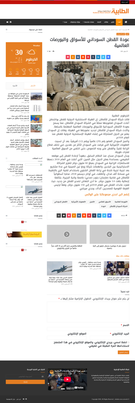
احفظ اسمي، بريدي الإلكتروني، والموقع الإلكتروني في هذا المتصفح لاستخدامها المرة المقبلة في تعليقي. (91, 344)
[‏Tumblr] (93, 57)
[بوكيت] (68, 57)
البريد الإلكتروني (119, 333)
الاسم (125, 325)
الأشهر (33, 85)
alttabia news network (121, 399)
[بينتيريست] (88, 57)
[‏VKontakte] (78, 57)
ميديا (65, 22)
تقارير (112, 22)
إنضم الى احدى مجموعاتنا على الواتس (107, 194)
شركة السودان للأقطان (118, 206)
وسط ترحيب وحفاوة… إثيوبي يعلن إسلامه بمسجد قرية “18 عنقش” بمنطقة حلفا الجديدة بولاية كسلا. (89, 264)
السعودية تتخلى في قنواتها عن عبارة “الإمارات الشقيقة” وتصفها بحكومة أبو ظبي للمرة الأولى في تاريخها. (18, 97)
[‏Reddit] (83, 57)
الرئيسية (125, 29)
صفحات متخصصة (89, 22)
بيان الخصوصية (10, 399)
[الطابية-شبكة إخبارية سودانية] (109, 11)
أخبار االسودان (121, 34)
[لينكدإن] (98, 57)
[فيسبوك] (108, 57)
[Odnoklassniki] (73, 57)
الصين (92, 201)
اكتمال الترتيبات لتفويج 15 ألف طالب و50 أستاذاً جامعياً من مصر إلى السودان (15, 201)
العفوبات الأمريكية (78, 201)
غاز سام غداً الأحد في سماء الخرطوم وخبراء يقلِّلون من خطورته (18, 117)
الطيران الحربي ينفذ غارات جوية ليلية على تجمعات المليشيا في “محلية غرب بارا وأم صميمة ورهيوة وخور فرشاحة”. (60, 279)
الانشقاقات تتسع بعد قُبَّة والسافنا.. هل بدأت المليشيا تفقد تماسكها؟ (34, 177)
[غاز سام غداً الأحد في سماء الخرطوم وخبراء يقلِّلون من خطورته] (36, 119)
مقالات (106, 22)
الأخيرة (15, 85)
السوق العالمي (104, 201)
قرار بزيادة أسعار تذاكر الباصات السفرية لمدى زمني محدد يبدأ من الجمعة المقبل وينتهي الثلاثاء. (18, 108)
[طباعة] (59, 215)
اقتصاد (99, 22)
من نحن (18, 399)
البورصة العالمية (121, 201)
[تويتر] (103, 57)
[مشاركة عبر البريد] (64, 215)
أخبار (119, 22)
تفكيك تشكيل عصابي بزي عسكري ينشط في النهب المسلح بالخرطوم (118, 278)
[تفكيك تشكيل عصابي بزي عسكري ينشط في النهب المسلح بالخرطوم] (116, 268)
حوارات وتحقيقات (75, 22)
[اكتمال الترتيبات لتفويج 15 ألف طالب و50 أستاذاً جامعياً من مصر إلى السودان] (14, 190)
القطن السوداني (60, 201)
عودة (103, 206)
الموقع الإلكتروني (77, 333)
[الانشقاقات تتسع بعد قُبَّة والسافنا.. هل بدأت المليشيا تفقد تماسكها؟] (33, 168)
